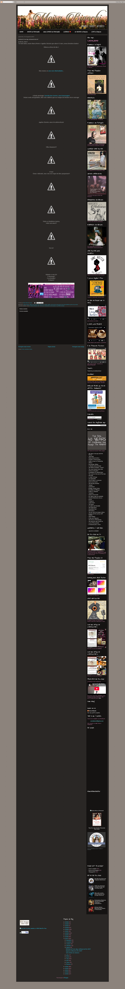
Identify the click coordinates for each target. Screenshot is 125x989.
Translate (99, 419)
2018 (67, 936)
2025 (67, 923)
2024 (67, 925)
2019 (67, 934)
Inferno (90, 462)
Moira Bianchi (26, 302)
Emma (90, 499)
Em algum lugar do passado (96, 496)
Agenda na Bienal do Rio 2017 (74, 950)
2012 (67, 973)
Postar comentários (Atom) (27, 349)
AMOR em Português (33, 32)
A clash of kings (93, 477)
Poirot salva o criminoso (95, 480)
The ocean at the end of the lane (97, 473)
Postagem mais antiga (78, 346)
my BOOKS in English (81, 32)
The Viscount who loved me (96, 521)
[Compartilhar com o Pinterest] (42, 303)
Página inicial (51, 346)
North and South (93, 481)
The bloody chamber (94, 483)
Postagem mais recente (24, 346)
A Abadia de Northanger (95, 465)
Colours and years (93, 470)
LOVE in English (96, 32)
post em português (94, 870)
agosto (68, 947)
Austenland (91, 486)
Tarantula (91, 493)
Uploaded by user (94, 848)
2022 (67, 929)
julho (67, 955)
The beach (91, 504)
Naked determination (94, 458)
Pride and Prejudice (94, 518)
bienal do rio (42, 304)
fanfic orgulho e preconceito (50, 304)
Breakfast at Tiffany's (94, 489)
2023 (67, 927)
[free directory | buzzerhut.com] (20, 933)
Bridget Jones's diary (94, 488)
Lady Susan (92, 502)
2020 (67, 933)
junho (68, 956)
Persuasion (91, 510)
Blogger (66, 977)
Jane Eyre (91, 456)
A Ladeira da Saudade (94, 505)
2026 (67, 922)
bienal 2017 (37, 304)
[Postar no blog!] (38, 303)
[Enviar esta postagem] (35, 302)
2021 (67, 931)
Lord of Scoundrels (94, 522)
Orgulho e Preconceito (94, 459)
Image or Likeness (93, 491)
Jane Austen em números (72, 952)
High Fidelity (92, 516)
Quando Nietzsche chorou (95, 497)
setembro (69, 945)
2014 (67, 970)
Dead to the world (93, 494)
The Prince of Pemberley (95, 519)
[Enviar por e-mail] (37, 303)
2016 (67, 966)
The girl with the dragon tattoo (97, 512)
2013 (67, 972)
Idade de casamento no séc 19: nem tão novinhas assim (100, 887)
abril (67, 960)
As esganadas (92, 478)
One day (91, 475)
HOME (21, 32)
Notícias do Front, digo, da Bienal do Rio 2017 (78, 949)
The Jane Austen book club (96, 469)
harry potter (58, 304)
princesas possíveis (74, 304)
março (68, 962)
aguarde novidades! (94, 530)
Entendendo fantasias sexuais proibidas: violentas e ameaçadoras (100, 902)
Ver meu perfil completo (93, 712)
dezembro (69, 940)
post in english (92, 868)
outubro (68, 943)
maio (67, 958)
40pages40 (92, 871)
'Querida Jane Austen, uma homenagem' (57, 95)
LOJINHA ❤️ (67, 32)
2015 (67, 968)
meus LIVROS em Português (51, 32)
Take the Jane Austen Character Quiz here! (97, 828)
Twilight (91, 485)
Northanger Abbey (93, 464)
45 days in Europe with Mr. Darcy (96, 454)
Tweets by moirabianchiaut (94, 370)
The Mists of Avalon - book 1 (96, 467)
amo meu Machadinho (55, 71)
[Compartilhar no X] (40, 303)
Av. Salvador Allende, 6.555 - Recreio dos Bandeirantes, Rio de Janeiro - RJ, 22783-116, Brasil (46, 305)
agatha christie (26, 304)
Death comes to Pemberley (96, 461)
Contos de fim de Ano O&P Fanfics (96, 514)
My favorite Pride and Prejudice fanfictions (100, 879)
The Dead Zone (92, 507)
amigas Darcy (32, 304)
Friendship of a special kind (96, 472)
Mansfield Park (92, 509)
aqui (100, 698)
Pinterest (89, 849)
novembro (69, 942)
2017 (67, 938)
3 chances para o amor (95, 524)
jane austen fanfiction (65, 304)
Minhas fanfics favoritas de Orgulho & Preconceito (100, 908)
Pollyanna (91, 501)
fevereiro (68, 964)
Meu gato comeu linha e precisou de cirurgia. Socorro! (99, 894)
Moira (100, 848)
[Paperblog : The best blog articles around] (25, 933)
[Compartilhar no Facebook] (41, 303)
